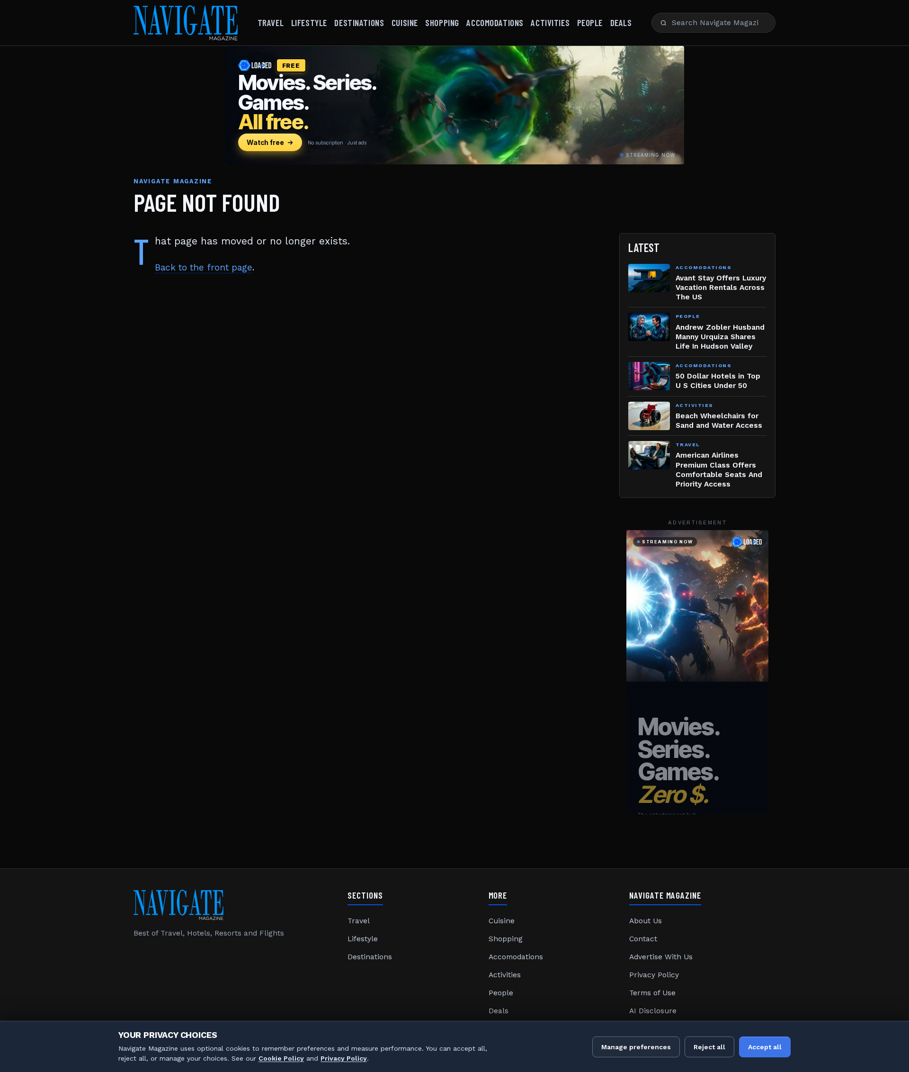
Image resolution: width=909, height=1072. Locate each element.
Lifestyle (309, 22)
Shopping (442, 22)
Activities (550, 22)
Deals (621, 22)
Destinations (359, 22)
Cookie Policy (281, 1058)
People (590, 22)
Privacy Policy (654, 975)
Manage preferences (636, 1047)
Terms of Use (652, 993)
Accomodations (494, 22)
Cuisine (405, 22)
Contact (643, 939)
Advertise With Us (661, 957)
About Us (645, 921)
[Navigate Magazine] (186, 22)
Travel (271, 22)
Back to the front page (203, 267)
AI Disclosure (653, 1011)
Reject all (709, 1047)
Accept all (765, 1047)
